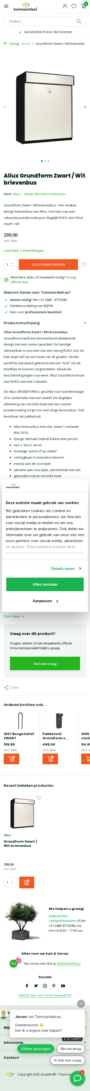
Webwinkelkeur (69, 963)
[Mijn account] (64, 6)
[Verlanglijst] (73, 6)
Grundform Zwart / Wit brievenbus (20, 844)
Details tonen (62, 568)
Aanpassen (42, 601)
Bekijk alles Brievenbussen (45, 194)
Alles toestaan (45, 584)
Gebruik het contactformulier (62, 918)
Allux (16, 194)
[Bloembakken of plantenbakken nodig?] (26, 6)
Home (26, 43)
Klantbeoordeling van (31, 305)
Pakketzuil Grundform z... (55, 736)
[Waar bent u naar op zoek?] (79, 21)
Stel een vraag (45, 663)
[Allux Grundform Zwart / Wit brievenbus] (22, 813)
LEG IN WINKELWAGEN (48, 264)
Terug (13, 43)
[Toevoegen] (11, 759)
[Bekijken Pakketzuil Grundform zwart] (59, 722)
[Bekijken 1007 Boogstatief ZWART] (20, 722)
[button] (42, 161)
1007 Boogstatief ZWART (19, 736)
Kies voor (36, 312)
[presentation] (5, 107)
